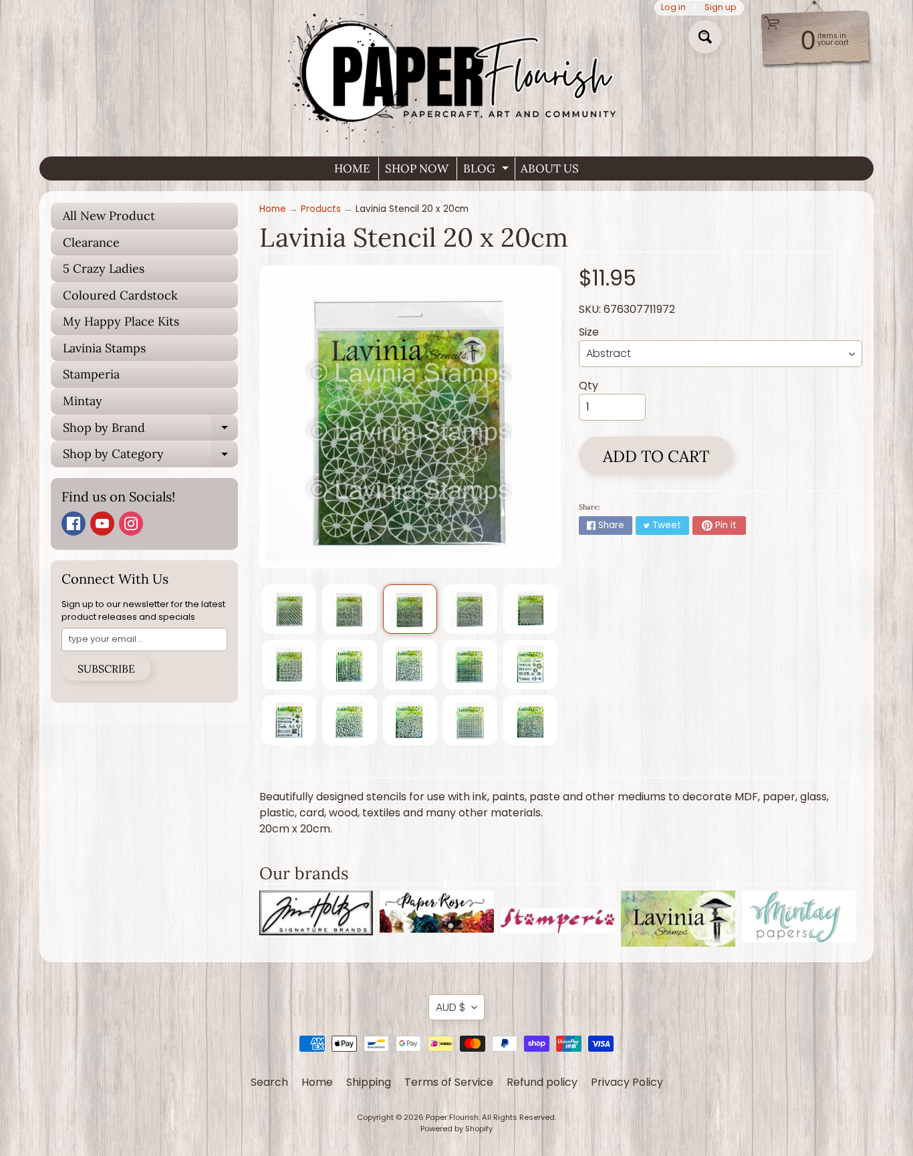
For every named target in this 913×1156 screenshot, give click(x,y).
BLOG (487, 170)
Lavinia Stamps (104, 348)
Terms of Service (448, 1082)
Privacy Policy (627, 1082)
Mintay (82, 401)
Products (321, 209)
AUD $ (450, 1007)
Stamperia (91, 374)
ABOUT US (550, 168)
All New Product (109, 215)
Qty (588, 385)
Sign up (720, 7)
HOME (352, 168)
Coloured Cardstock (120, 295)
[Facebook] (73, 523)
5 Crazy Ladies (103, 268)
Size (589, 332)
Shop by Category (150, 456)
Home (272, 209)
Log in (673, 7)
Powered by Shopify (456, 1128)
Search (269, 1082)
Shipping (368, 1082)
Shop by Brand (150, 430)
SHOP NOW (416, 168)
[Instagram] (131, 523)
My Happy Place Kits (121, 321)
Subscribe (106, 668)
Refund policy (542, 1082)
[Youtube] (102, 523)
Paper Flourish (452, 1117)
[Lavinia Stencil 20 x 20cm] (289, 609)
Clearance (91, 242)
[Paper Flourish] (456, 73)
